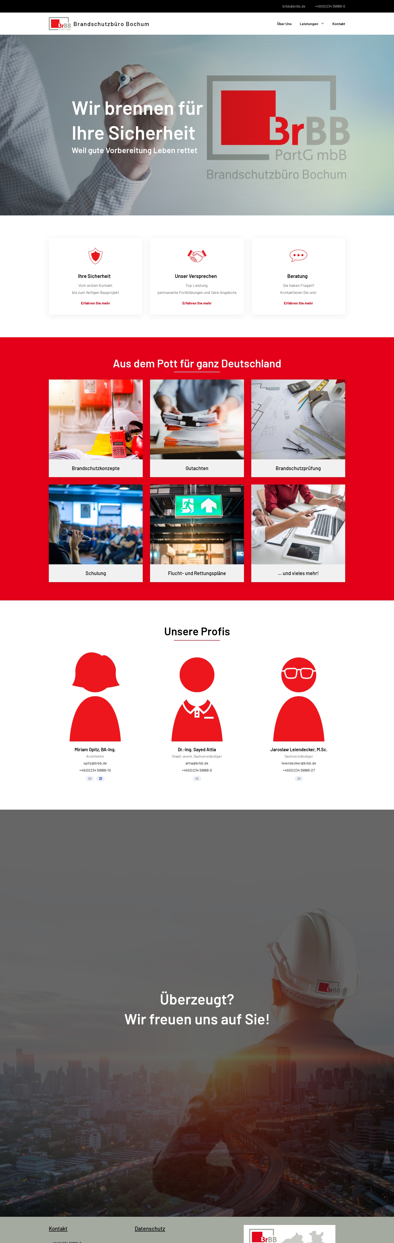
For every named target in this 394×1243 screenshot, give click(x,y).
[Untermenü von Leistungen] (322, 23)
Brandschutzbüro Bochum (111, 23)
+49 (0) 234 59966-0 (330, 6)
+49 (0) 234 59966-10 (95, 770)
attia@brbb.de (197, 763)
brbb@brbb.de (294, 6)
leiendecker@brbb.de (299, 763)
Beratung (297, 276)
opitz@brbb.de (95, 763)
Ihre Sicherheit (94, 276)
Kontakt (58, 1228)
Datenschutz (150, 1228)
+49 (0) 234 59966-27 (299, 770)
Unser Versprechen (196, 276)
